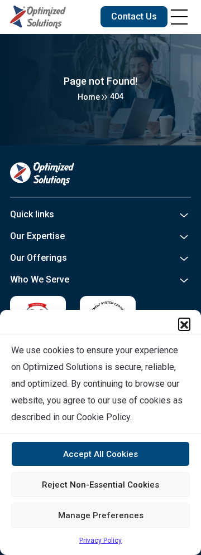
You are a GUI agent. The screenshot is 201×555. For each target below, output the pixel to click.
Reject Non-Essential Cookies (100, 485)
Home (89, 97)
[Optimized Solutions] (38, 17)
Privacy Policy (100, 540)
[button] (184, 323)
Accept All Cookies (100, 454)
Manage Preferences (100, 515)
